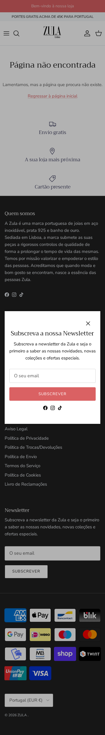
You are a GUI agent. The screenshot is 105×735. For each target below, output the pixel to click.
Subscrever (52, 394)
